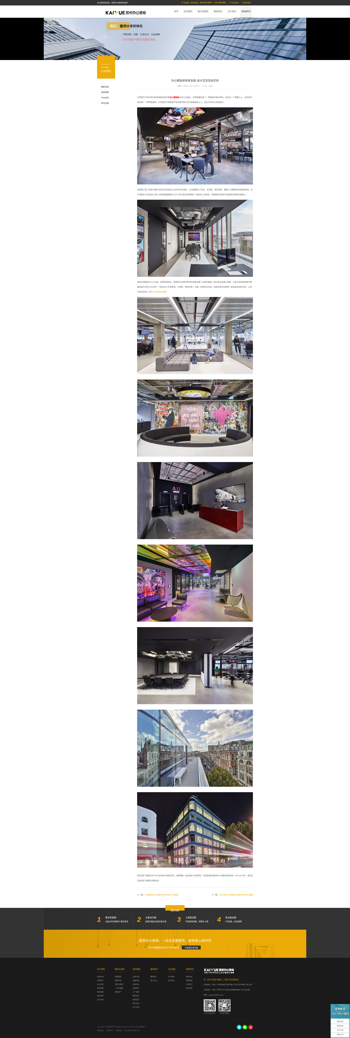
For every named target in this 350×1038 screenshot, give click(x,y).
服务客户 (118, 992)
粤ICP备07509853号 (132, 1031)
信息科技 (136, 984)
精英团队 (218, 11)
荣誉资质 (100, 988)
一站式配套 (119, 988)
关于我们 (232, 11)
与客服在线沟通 (191, 948)
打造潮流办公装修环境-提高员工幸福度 (162, 895)
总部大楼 (136, 977)
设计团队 (171, 977)
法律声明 (118, 1031)
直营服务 (118, 977)
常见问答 (105, 103)
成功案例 (188, 11)
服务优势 (118, 981)
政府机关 (136, 1000)
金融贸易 (136, 981)
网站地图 (100, 1031)
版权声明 (109, 1031)
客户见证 (153, 981)
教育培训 (136, 996)
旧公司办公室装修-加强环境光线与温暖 (236, 895)
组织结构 (100, 996)
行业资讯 (105, 98)
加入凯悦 (100, 1000)
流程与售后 (119, 984)
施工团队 (171, 981)
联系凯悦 (100, 977)
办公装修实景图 (159, 292)
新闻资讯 (246, 11)
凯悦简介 (100, 981)
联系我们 (247, 3)
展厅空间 (136, 1003)
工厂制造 (136, 992)
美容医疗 (136, 988)
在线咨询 (235, 3)
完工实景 (136, 1007)
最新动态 (105, 87)
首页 (176, 11)
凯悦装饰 (125, 12)
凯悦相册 (100, 992)
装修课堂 (105, 92)
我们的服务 (203, 11)
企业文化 (100, 984)
